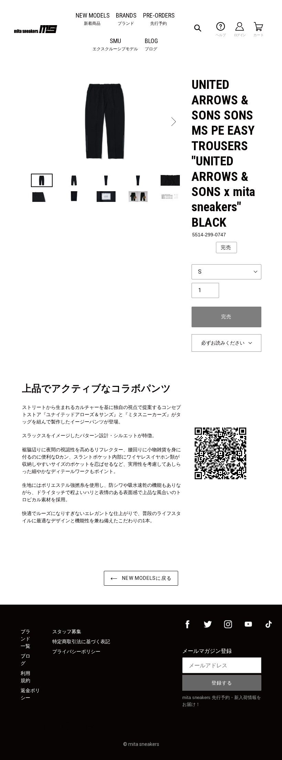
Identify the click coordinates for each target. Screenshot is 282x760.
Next (173, 121)
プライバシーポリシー (76, 651)
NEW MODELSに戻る (146, 578)
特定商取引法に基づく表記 (81, 641)
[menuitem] (93, 15)
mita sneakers (143, 744)
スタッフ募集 (66, 631)
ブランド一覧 (25, 639)
